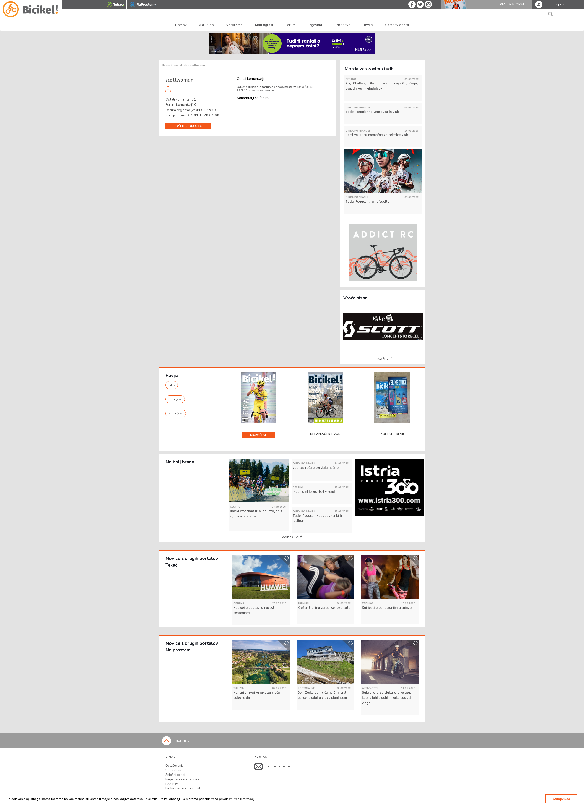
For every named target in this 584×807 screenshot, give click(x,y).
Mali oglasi (264, 25)
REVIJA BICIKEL (512, 4)
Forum (290, 25)
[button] (244, 798)
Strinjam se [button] (561, 799)
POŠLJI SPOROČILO (188, 126)
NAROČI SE (258, 435)
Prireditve (342, 25)
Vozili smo (234, 25)
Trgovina (315, 25)
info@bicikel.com (280, 766)
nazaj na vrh (182, 740)
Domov (181, 25)
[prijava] (538, 4)
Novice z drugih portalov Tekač (191, 561)
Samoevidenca (397, 25)
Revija (368, 25)
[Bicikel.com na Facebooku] (261, 766)
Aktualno (206, 25)
